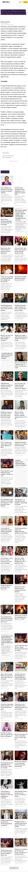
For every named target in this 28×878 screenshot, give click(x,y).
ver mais (13, 867)
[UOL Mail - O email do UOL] (20, 2)
